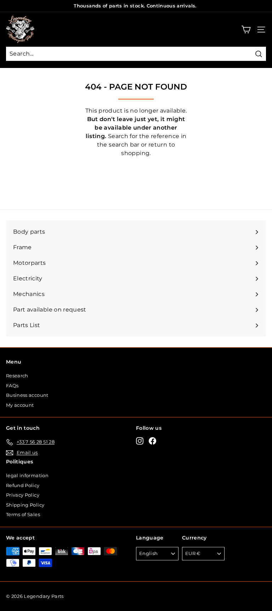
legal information (27, 475)
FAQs (12, 385)
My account (20, 405)
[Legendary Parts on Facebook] (152, 441)
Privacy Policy (22, 495)
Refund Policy (23, 485)
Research (17, 375)
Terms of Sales (23, 514)
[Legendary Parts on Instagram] (139, 441)
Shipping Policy (25, 505)
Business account (27, 395)
